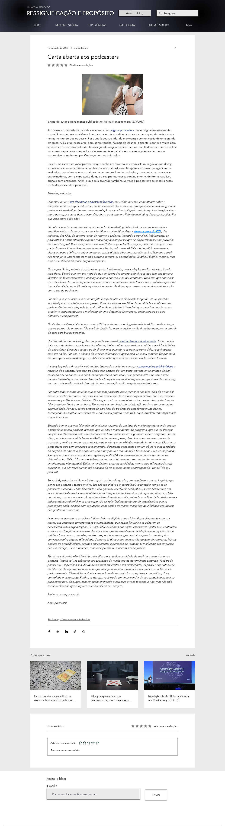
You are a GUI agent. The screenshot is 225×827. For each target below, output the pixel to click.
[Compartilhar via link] (75, 631)
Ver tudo (190, 654)
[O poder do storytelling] (55, 675)
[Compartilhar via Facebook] (49, 631)
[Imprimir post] (83, 631)
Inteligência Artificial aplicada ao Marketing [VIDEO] (168, 698)
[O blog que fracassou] (112, 675)
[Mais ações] (175, 48)
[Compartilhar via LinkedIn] (66, 631)
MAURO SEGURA (38, 6)
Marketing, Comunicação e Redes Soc (69, 619)
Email (51, 785)
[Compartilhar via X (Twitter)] (57, 631)
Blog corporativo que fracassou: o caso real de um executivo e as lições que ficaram (111, 698)
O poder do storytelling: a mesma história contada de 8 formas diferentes (54, 698)
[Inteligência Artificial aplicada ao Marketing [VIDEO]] (169, 675)
